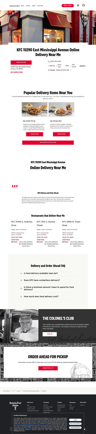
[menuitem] (22, 5)
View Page (15, 240)
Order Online (21, 62)
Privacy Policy (19, 424)
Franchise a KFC (46, 412)
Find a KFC (82, 405)
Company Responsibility (48, 410)
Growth (58, 410)
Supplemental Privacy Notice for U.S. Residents (38, 424)
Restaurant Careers (61, 405)
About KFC (45, 405)
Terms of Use (28, 428)
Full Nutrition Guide (31, 407)
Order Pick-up (48, 368)
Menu (28, 405)
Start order (68, 5)
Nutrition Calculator (48, 142)
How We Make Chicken (47, 407)
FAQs (71, 405)
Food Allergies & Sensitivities (33, 410)
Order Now (35, 134)
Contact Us (72, 407)
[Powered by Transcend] (16, 431)
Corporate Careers (61, 407)
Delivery (82, 66)
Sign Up (49, 334)
